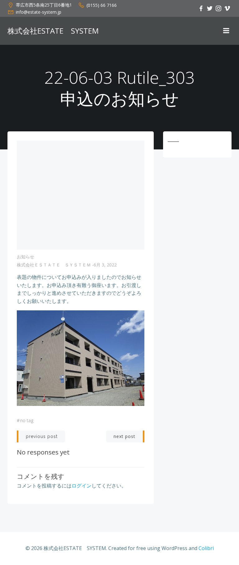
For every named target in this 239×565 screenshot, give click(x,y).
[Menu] (226, 31)
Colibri (206, 548)
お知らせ (25, 257)
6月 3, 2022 (105, 265)
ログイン (81, 485)
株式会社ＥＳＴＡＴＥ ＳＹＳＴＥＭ (54, 265)
